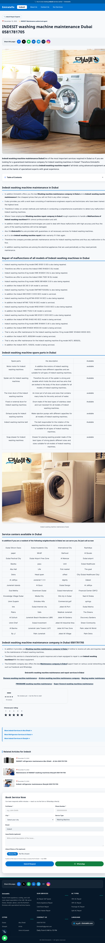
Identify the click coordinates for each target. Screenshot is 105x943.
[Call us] (4, 931)
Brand (7, 825)
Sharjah (4, 926)
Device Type (59, 815)
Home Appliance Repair (44, 903)
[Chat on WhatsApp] (4, 938)
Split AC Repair (76, 910)
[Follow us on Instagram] (48, 42)
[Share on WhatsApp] (29, 42)
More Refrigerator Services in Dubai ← (18, 734)
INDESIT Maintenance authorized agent (34, 21)
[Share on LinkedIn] (34, 42)
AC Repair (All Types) (44, 899)
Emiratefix (8, 7)
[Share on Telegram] (39, 42)
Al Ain (20, 926)
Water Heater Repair (43, 910)
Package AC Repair (77, 907)
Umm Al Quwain (24, 930)
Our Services (58, 7)
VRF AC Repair (76, 903)
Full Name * (9, 806)
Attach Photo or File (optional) (15, 849)
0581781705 (41, 922)
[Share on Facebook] (19, 42)
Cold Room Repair (43, 907)
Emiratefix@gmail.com (44, 926)
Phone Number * (60, 806)
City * (7, 815)
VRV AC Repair (76, 899)
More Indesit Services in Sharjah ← (17, 738)
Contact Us (45, 7)
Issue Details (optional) (13, 834)
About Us (33, 7)
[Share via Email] (43, 42)
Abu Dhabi (22, 922)
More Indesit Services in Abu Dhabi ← (18, 730)
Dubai (4, 922)
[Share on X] (24, 42)
